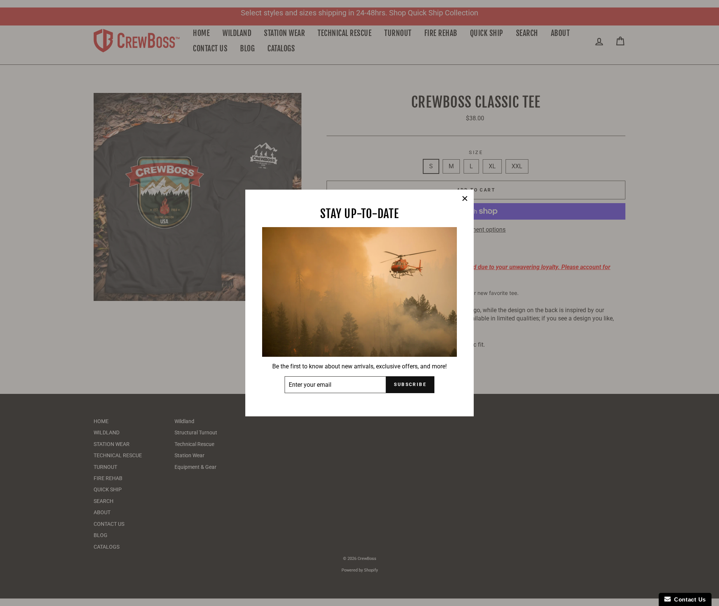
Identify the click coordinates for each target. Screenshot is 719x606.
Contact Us (688, 599)
